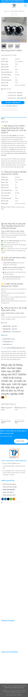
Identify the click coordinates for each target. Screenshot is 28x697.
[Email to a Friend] (11, 109)
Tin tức (24, 691)
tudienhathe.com (7, 344)
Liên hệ (8, 692)
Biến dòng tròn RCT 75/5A (20, 422)
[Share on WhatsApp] (2, 109)
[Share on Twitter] (8, 109)
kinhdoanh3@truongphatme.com (16, 348)
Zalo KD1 (19, 92)
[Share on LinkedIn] (16, 109)
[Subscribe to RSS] (14, 499)
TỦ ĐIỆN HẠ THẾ (6, 691)
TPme (19, 695)
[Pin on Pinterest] (14, 109)
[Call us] (11, 499)
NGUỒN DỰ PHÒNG (20, 690)
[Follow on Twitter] (5, 499)
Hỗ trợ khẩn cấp (21, 98)
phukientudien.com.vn (9, 339)
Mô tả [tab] (3, 118)
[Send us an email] (8, 499)
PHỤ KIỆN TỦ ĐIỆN (16, 691)
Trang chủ (6, 11)
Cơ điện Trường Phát (17, 692)
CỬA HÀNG (5, 690)
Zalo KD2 (19, 95)
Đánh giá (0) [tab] (4, 121)
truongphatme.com (8, 341)
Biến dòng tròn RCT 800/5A (6, 422)
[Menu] (2, 6)
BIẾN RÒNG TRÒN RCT (17, 11)
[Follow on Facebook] (2, 499)
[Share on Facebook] (5, 109)
